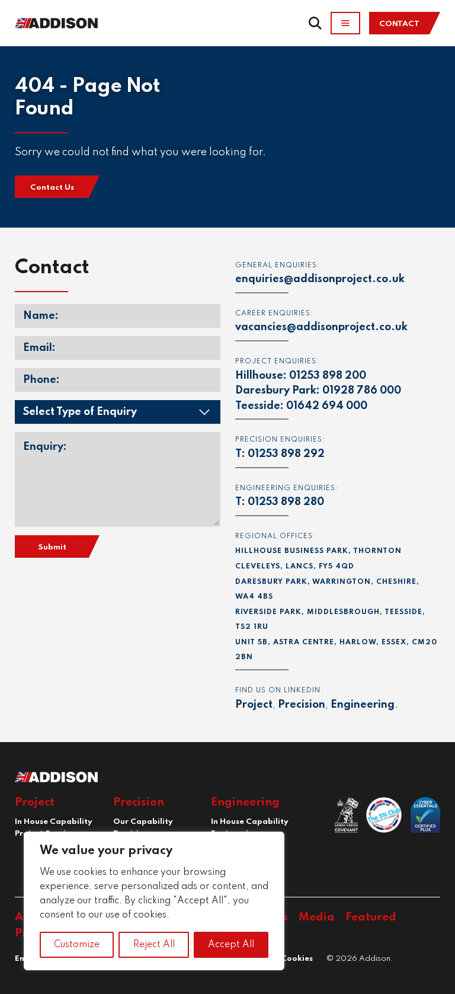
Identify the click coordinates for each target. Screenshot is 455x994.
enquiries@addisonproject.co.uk (320, 279)
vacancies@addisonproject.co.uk (321, 327)
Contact (399, 24)
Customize (77, 945)
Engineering (363, 704)
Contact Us (52, 187)
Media (317, 917)
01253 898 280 (286, 502)
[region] (154, 901)
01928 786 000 (361, 390)
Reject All (154, 945)
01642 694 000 (326, 406)
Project (254, 704)
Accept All (231, 945)
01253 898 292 (286, 454)
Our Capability (143, 822)
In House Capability (53, 822)
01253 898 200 (327, 375)
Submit (52, 547)
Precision (301, 704)
